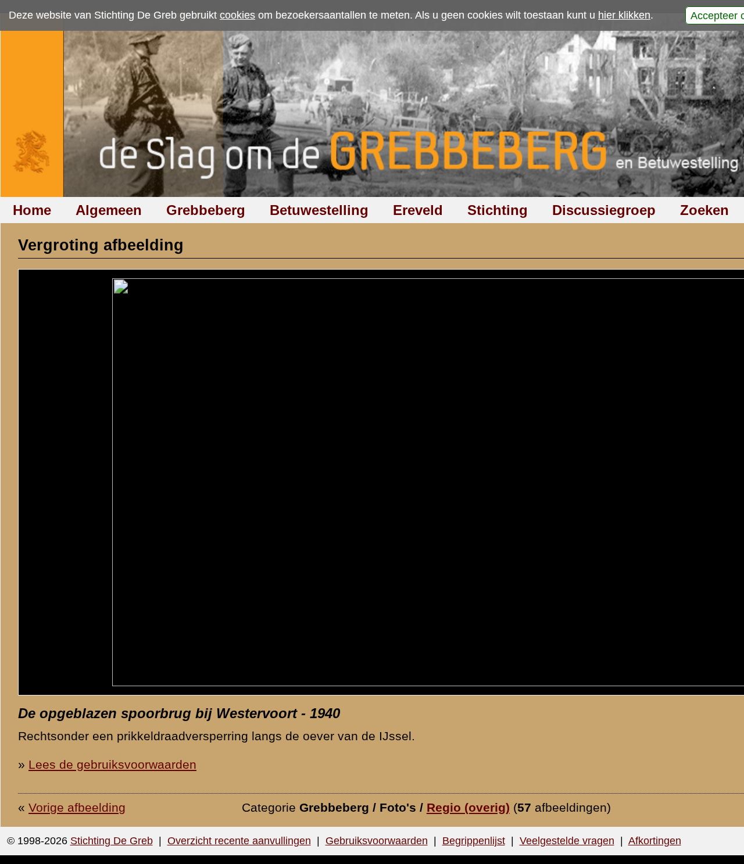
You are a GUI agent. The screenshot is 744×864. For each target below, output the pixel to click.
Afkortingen (654, 841)
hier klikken (624, 15)
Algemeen (109, 210)
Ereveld (418, 210)
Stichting (497, 210)
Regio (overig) (468, 807)
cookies (237, 15)
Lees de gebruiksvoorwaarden (112, 764)
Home (32, 210)
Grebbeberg (205, 210)
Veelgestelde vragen (567, 841)
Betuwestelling (319, 210)
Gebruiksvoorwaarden (377, 841)
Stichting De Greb (111, 841)
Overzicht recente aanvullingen (239, 841)
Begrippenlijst (473, 841)
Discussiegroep (604, 210)
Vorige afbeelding (77, 807)
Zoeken (704, 210)
